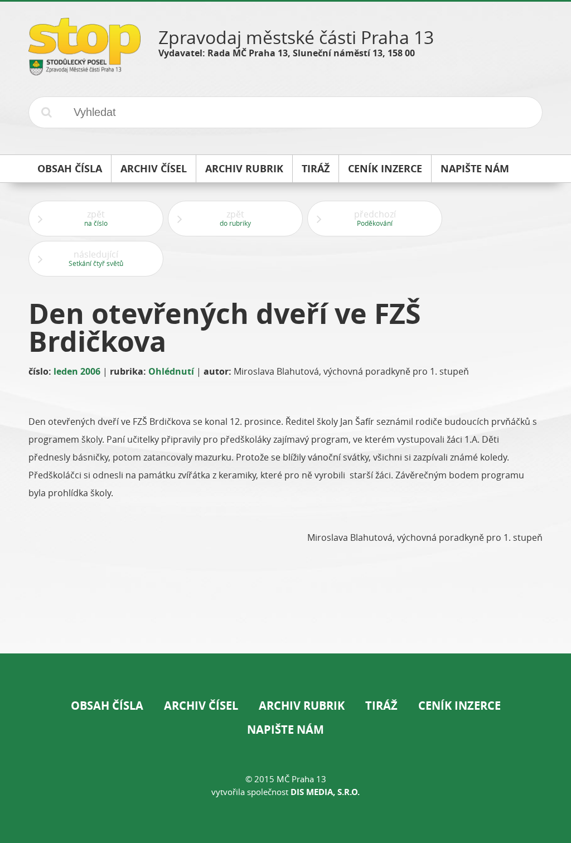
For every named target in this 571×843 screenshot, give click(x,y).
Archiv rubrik (302, 705)
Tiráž (381, 705)
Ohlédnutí (171, 371)
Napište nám (285, 729)
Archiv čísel (201, 705)
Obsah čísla (107, 705)
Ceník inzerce (459, 705)
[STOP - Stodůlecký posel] (84, 71)
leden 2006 (77, 371)
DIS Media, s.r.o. (325, 792)
